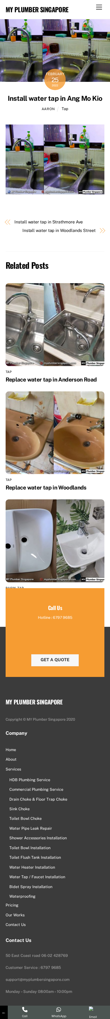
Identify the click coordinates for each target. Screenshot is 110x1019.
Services (13, 769)
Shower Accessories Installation (38, 838)
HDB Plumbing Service (29, 779)
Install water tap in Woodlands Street (59, 230)
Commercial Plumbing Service (36, 789)
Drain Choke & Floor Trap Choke (38, 799)
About (11, 759)
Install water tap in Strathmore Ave (48, 221)
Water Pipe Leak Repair (30, 828)
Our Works (15, 915)
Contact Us (16, 924)
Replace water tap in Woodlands (46, 487)
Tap (65, 108)
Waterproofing (22, 896)
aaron (48, 109)
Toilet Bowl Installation (29, 847)
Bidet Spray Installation (30, 886)
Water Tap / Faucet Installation (37, 876)
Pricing (12, 905)
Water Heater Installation (32, 867)
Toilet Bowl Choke (25, 818)
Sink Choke (19, 809)
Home (11, 749)
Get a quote (55, 659)
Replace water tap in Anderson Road (51, 379)
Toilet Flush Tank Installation (35, 857)
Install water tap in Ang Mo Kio (55, 98)
